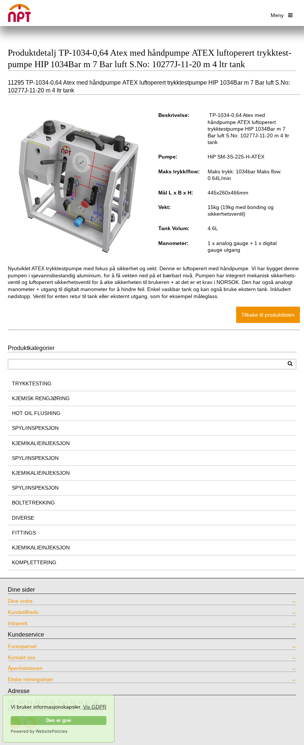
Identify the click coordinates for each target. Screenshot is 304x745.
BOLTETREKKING (33, 503)
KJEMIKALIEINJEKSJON (41, 443)
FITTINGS (24, 533)
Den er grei (58, 720)
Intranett (17, 623)
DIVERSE (23, 518)
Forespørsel (22, 646)
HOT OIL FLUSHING (36, 413)
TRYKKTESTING (32, 383)
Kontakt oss (21, 657)
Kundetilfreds (23, 612)
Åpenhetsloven (25, 668)
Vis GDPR (94, 707)
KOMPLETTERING (34, 562)
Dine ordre (20, 601)
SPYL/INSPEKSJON (35, 428)
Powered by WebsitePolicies (39, 731)
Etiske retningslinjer (30, 679)
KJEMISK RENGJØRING (41, 398)
